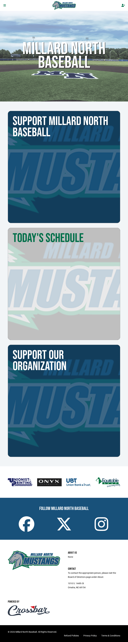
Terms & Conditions (110, 635)
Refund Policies (71, 635)
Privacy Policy (90, 635)
